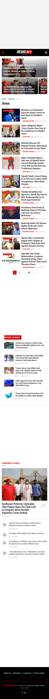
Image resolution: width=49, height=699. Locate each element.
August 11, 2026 (37, 137)
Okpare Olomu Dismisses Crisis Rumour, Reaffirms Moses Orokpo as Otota (25, 524)
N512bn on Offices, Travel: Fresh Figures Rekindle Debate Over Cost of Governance (29, 345)
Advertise (16, 673)
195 (29, 273)
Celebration (8, 61)
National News (9, 110)
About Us (7, 673)
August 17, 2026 (42, 121)
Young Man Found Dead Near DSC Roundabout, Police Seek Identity (29, 394)
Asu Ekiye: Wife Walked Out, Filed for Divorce (26, 533)
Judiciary (7, 83)
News (19, 99)
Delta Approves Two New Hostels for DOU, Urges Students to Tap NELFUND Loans (29, 383)
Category (11, 99)
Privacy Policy (39, 673)
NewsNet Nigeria (28, 121)
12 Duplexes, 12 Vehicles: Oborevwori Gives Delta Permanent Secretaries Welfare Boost (28, 542)
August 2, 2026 (37, 187)
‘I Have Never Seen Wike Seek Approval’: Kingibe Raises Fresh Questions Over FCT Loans (28, 370)
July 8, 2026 (40, 267)
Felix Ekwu (26, 137)
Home (4, 99)
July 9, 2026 (36, 249)
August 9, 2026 (42, 151)
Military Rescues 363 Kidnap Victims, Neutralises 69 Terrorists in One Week (34, 146)
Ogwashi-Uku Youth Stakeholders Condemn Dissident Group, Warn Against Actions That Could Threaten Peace (34, 258)
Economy (6, 192)
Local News (7, 126)
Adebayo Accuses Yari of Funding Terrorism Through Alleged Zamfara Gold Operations (29, 358)
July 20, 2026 (41, 203)
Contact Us (27, 673)
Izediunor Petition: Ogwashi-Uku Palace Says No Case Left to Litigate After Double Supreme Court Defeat (19, 89)
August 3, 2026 (37, 171)
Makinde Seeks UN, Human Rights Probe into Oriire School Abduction (33, 226)
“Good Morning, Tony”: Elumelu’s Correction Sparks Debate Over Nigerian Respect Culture (27, 553)
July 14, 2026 (41, 218)
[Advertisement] (24, 24)
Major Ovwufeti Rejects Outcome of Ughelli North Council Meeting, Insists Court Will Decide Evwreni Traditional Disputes (33, 163)
